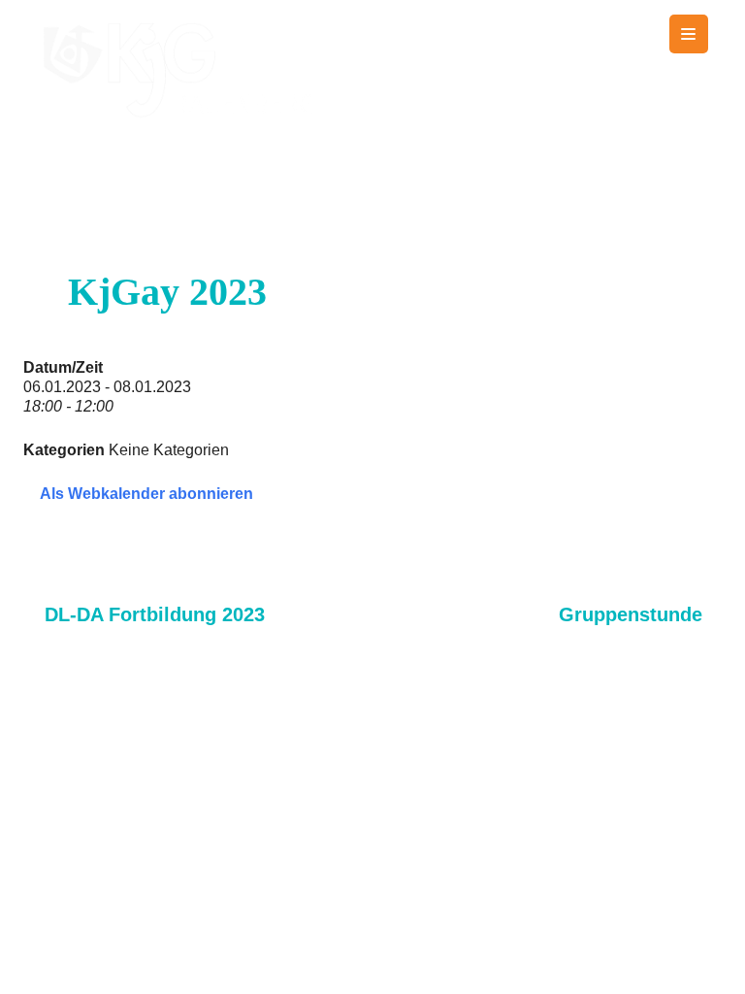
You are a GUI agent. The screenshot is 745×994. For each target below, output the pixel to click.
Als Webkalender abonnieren (146, 493)
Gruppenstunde (630, 614)
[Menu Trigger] (688, 34)
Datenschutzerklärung (624, 966)
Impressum (457, 966)
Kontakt (690, 927)
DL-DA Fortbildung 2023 (155, 614)
